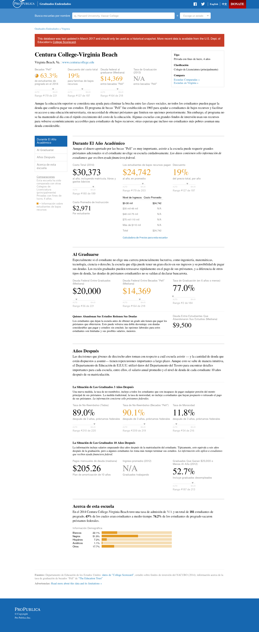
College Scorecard (64, 42)
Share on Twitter (203, 5)
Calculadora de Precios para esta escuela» (145, 238)
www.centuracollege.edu (78, 62)
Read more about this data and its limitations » (76, 583)
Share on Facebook (195, 5)
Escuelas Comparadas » (187, 79)
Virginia (65, 28)
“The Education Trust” (90, 578)
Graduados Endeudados (55, 4)
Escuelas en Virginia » (186, 83)
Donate (237, 4)
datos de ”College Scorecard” (118, 575)
